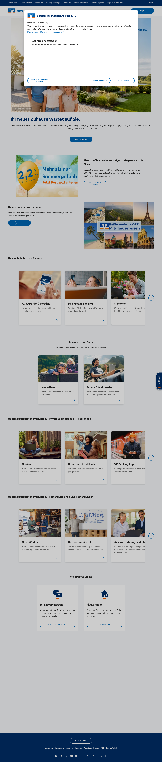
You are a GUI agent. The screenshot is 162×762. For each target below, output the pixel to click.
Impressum (57, 32)
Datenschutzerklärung (37, 32)
